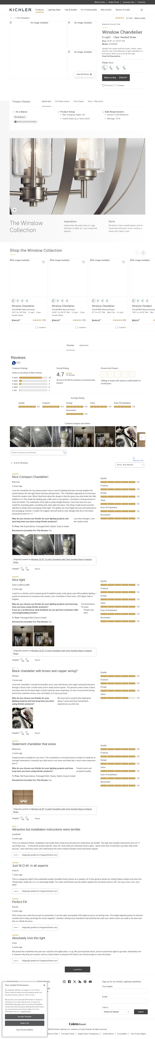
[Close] (44, 985)
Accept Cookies (24, 1017)
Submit (141, 1012)
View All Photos (85, 75)
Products (39, 10)
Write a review (139, 18)
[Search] (141, 11)
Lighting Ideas (54, 10)
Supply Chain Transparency (88, 1034)
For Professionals (89, 10)
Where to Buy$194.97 (116, 77)
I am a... (105, 1007)
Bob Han (16, 482)
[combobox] (141, 11)
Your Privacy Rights (138, 1034)
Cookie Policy (25, 1011)
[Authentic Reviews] (17, 363)
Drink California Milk (21, 585)
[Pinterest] (85, 981)
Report (37, 569)
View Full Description (111, 56)
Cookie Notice (108, 1034)
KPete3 (15, 676)
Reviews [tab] (70, 345)
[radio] (104, 67)
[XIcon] (74, 981)
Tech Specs (78, 101)
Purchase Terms (68, 1034)
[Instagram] (64, 981)
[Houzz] (79, 981)
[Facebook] (69, 981)
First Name (107, 986)
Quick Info (46, 101)
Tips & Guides (70, 10)
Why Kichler (106, 10)
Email (104, 997)
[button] (103, 374)
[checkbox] (104, 67)
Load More (77, 969)
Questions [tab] (83, 345)
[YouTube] (90, 981)
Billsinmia (16, 749)
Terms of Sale (52, 1034)
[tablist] (77, 345)
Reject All (24, 1023)
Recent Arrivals (123, 10)
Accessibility (122, 1034)
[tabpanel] (77, 663)
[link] (70, 374)
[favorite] (43, 262)
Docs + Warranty (95, 101)
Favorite (108, 85)
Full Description (62, 101)
